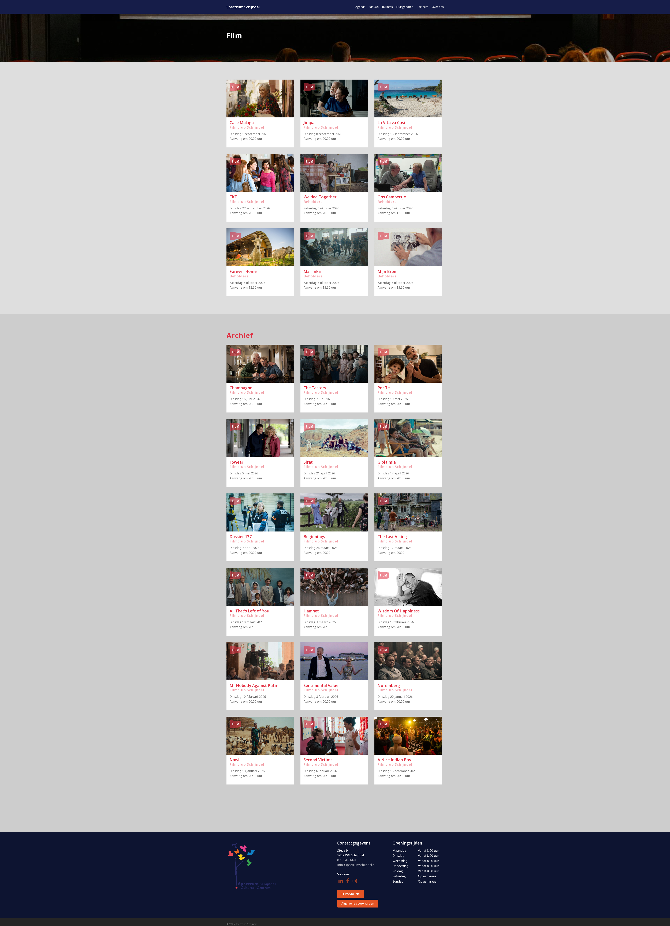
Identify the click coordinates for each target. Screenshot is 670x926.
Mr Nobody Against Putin (254, 685)
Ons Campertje (392, 197)
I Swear (236, 462)
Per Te (384, 388)
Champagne (241, 388)
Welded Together (320, 197)
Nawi (234, 760)
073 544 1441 (346, 860)
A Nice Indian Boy (394, 760)
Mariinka (312, 271)
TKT (233, 197)
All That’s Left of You (249, 611)
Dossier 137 (241, 536)
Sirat (308, 462)
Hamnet (311, 611)
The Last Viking (392, 536)
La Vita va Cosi (391, 122)
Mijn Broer (388, 271)
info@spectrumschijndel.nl (356, 865)
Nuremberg (389, 685)
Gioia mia (387, 462)
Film (235, 87)
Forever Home (243, 271)
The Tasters (315, 388)
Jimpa (309, 122)
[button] (350, 894)
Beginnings (314, 536)
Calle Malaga (242, 122)
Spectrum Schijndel (242, 7)
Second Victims (318, 760)
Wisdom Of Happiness (399, 611)
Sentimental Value (321, 685)
